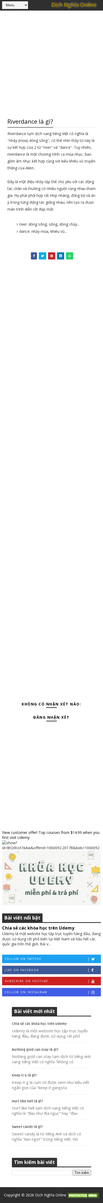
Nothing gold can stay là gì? (35, 1050)
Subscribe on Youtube (26, 981)
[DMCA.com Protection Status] (83, 1194)
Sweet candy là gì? (27, 1127)
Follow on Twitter (23, 959)
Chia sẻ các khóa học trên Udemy (38, 928)
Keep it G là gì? (24, 1075)
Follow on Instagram (26, 992)
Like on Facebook (22, 970)
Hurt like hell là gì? (27, 1101)
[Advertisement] (51, 63)
